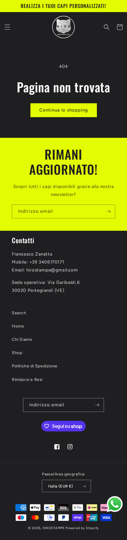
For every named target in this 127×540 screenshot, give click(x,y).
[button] (7, 27)
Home (18, 326)
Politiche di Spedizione (35, 366)
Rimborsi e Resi (27, 379)
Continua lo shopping (63, 110)
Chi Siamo (22, 339)
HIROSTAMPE (54, 528)
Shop (17, 352)
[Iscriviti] (108, 211)
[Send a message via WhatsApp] (114, 504)
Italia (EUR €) (60, 486)
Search (19, 312)
